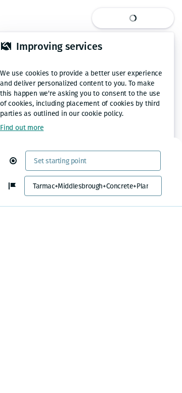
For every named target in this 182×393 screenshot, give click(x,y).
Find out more (21, 127)
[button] (17, 161)
